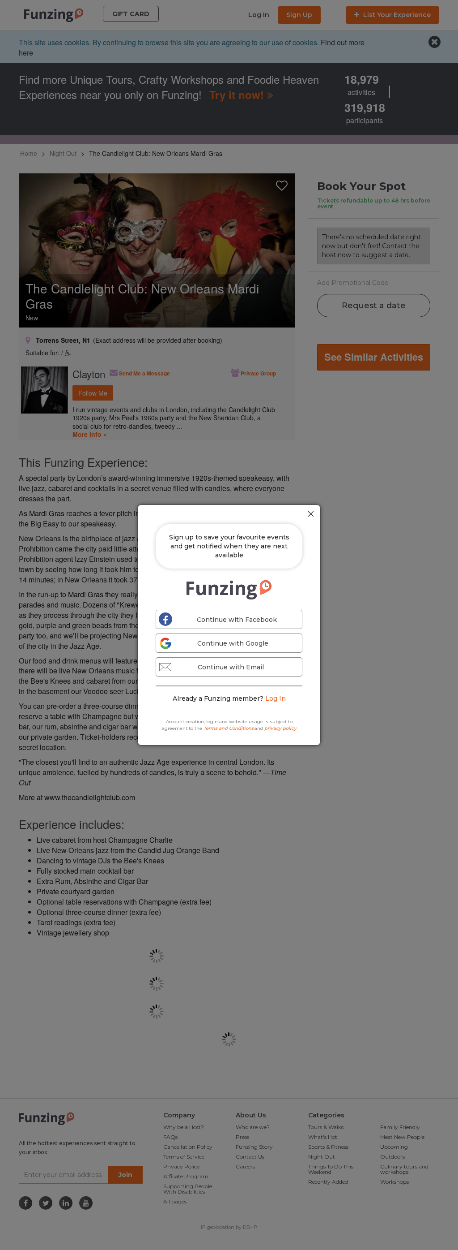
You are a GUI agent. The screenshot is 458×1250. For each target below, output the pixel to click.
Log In (275, 698)
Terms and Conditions (229, 728)
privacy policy (280, 728)
